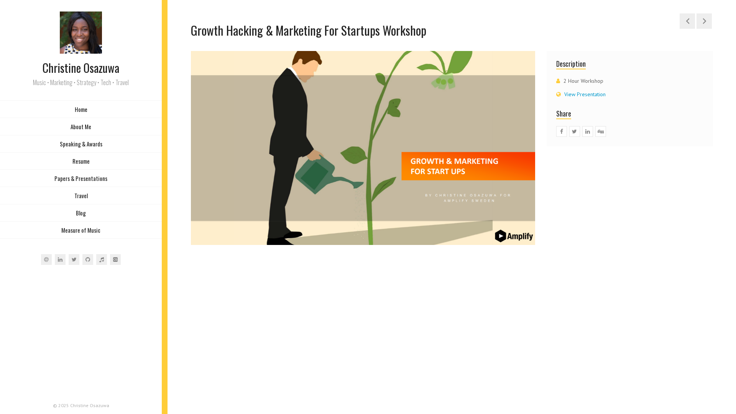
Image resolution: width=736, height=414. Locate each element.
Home (81, 109)
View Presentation (585, 94)
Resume (81, 161)
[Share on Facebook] (561, 131)
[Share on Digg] (600, 131)
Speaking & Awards (81, 144)
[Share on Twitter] (574, 131)
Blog (81, 213)
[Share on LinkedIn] (587, 131)
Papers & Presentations (80, 178)
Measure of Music (80, 230)
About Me (81, 126)
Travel (81, 195)
